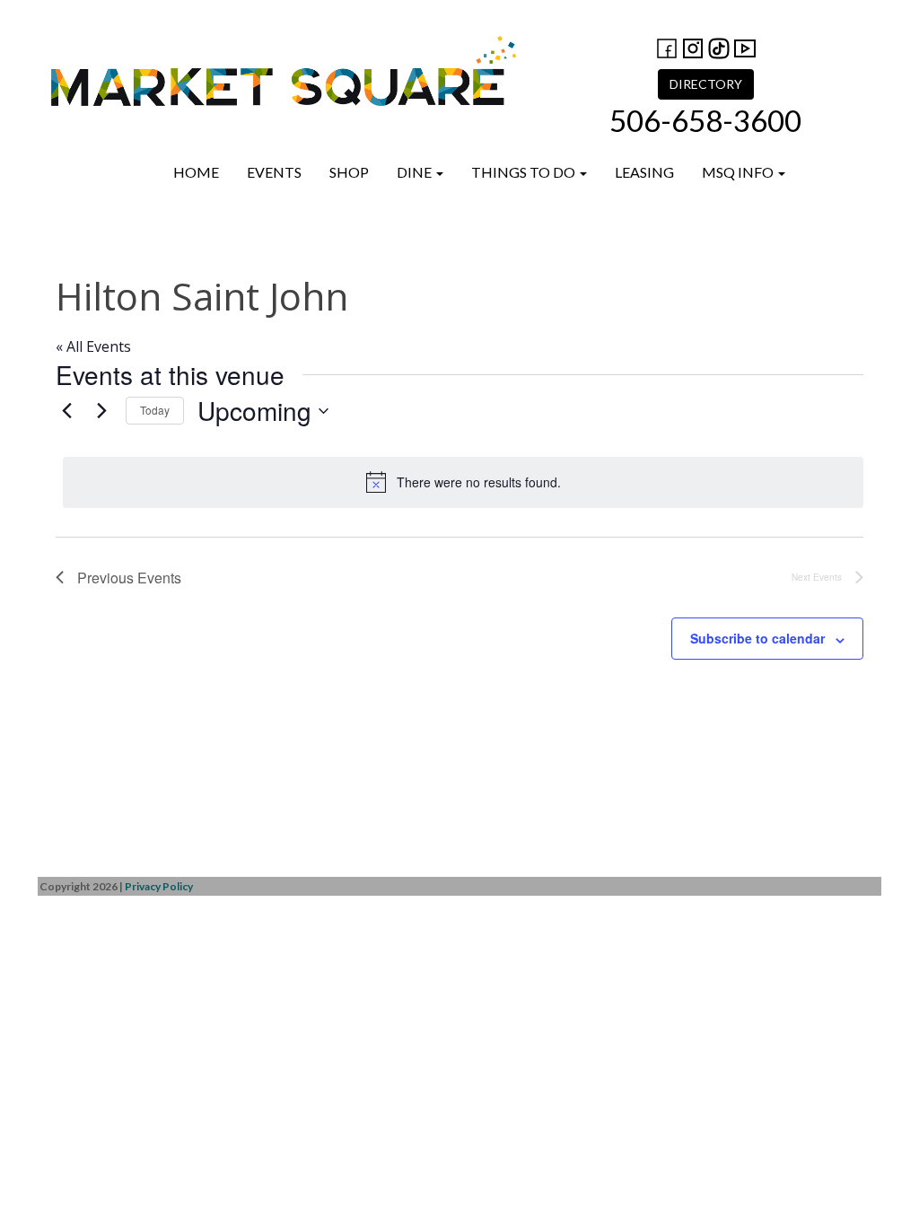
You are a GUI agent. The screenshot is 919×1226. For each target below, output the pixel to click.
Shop (349, 171)
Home (196, 171)
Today (155, 409)
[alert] (463, 482)
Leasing (644, 171)
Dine (415, 171)
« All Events (93, 346)
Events (274, 171)
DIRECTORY (706, 84)
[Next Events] (101, 411)
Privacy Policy (159, 886)
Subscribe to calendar (757, 638)
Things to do (524, 171)
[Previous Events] (66, 411)
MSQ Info (739, 171)
